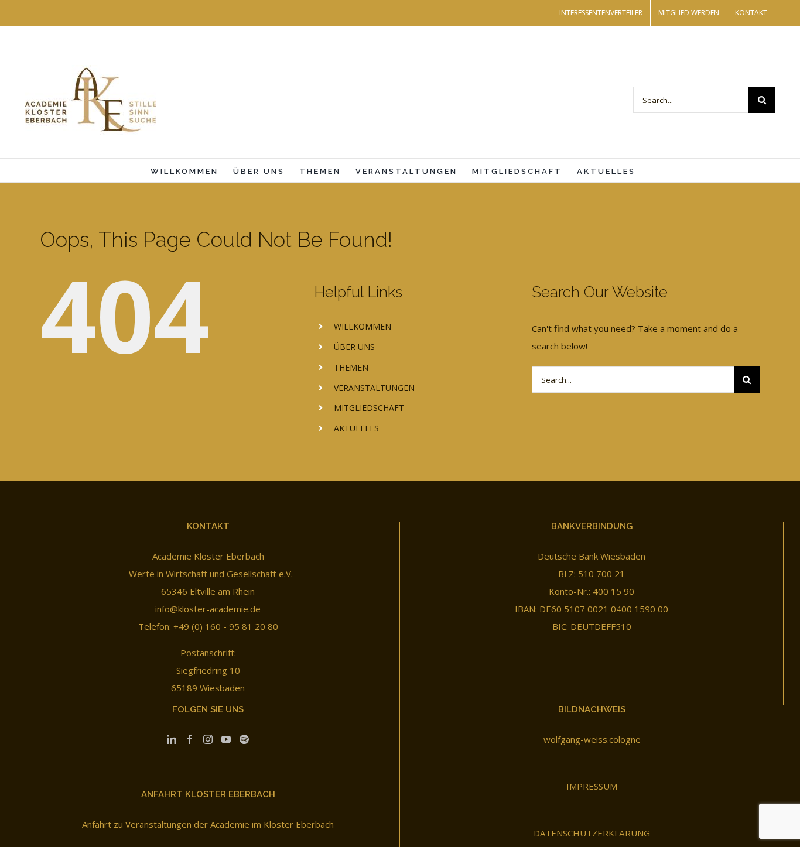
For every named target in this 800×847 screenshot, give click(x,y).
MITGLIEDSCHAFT (369, 407)
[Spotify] (244, 739)
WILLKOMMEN (362, 326)
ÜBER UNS (354, 346)
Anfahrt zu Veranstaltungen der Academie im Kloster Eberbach (208, 824)
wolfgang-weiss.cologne (592, 739)
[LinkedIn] (171, 739)
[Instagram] (208, 739)
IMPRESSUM (591, 786)
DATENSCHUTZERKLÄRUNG (592, 833)
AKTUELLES (356, 428)
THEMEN (351, 367)
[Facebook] (189, 739)
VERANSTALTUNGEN (374, 387)
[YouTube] (226, 739)
